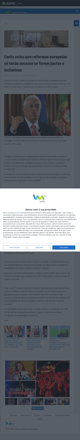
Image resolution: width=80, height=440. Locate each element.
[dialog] (40, 220)
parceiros (17, 212)
